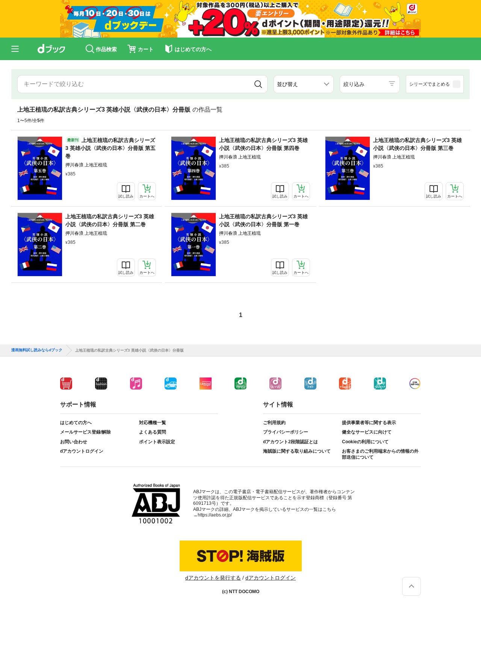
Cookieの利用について (365, 441)
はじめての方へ (76, 422)
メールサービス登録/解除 (85, 432)
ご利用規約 (274, 422)
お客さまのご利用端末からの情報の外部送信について (380, 454)
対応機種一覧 (152, 422)
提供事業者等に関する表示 (369, 422)
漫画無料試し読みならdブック (36, 350)
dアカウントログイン (81, 451)
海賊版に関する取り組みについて (297, 451)
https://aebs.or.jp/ (215, 515)
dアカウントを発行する (213, 578)
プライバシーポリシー (285, 432)
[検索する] (258, 84)
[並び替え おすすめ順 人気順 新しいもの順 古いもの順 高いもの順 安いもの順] (304, 84)
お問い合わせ (73, 441)
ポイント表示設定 (157, 441)
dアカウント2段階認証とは (290, 441)
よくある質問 (152, 432)
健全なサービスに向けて (367, 432)
